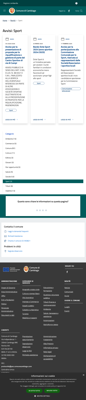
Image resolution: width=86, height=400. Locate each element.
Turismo (25, 313)
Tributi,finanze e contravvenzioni (49, 303)
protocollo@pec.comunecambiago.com (16, 366)
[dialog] (43, 386)
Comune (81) (10, 148)
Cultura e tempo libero (30, 293)
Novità (12, 20)
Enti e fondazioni (7, 299)
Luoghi (67, 307)
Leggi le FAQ (27, 350)
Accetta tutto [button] (34, 391)
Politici (3, 304)
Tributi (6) (9, 186)
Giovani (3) (9, 162)
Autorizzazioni (48, 320)
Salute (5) (9, 172)
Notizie (67, 287)
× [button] (83, 375)
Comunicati (68, 291)
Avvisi (12, 39)
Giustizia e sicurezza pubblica (51, 296)
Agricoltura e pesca (50, 324)
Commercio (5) (10, 143)
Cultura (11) (10, 153)
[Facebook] (68, 10)
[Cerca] (81, 10)
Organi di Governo (8, 287)
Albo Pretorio (48, 343)
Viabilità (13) (10, 190)
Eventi (66, 311)
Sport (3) (8, 181)
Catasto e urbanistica (30, 309)
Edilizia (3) (9, 157)
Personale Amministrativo (7, 309)
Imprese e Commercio (30, 301)
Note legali (47, 351)
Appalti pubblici (28, 305)
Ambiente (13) (10, 138)
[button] (43, 396)
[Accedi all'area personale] (76, 3)
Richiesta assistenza (30, 355)
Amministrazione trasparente (49, 338)
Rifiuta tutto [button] (52, 391)
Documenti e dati (7, 315)
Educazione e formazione (48, 289)
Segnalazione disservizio (27, 345)
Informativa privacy (50, 347)
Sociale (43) (9, 176)
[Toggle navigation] (4, 10)
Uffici (3, 295)
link (64, 386)
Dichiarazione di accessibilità (49, 357)
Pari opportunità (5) (12, 167)
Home (5, 20)
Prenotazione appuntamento (28, 338)
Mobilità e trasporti (29, 317)
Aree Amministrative (9, 291)
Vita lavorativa (27, 297)
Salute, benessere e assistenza (50, 315)
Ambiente (47, 309)
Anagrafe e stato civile (30, 289)
